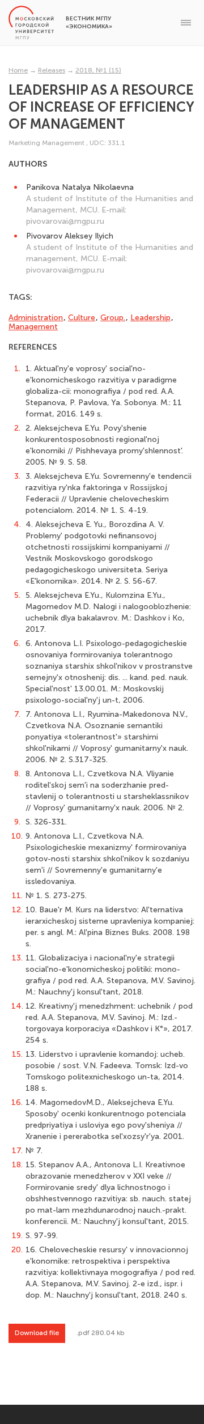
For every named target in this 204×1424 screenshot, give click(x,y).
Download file (37, 1333)
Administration (35, 317)
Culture (81, 317)
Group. (112, 317)
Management (33, 326)
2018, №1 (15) (98, 70)
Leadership (150, 317)
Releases (51, 70)
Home (18, 70)
